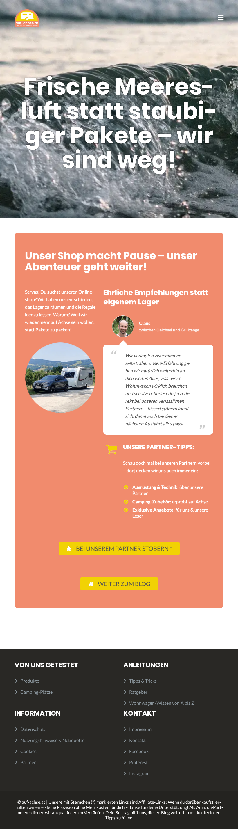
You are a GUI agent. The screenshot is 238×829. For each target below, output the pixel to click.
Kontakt (137, 740)
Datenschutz (33, 729)
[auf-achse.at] (27, 17)
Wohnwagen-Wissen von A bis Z (161, 703)
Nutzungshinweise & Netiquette (52, 740)
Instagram (139, 773)
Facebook (139, 751)
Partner (28, 762)
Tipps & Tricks (143, 681)
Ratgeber (138, 692)
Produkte (29, 681)
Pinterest (138, 762)
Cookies (28, 751)
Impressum (140, 729)
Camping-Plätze (36, 692)
